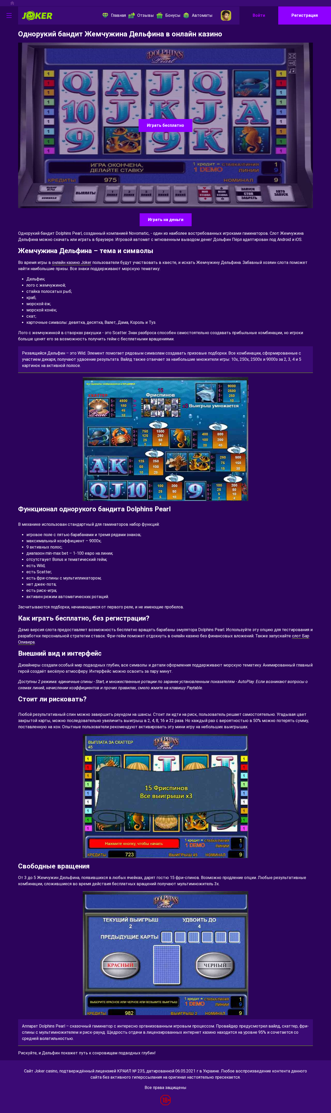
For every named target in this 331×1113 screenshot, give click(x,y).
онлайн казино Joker (71, 262)
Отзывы (145, 15)
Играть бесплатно (165, 125)
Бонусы (172, 15)
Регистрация (304, 15)
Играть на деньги (165, 219)
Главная (118, 15)
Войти (259, 15)
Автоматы (202, 15)
